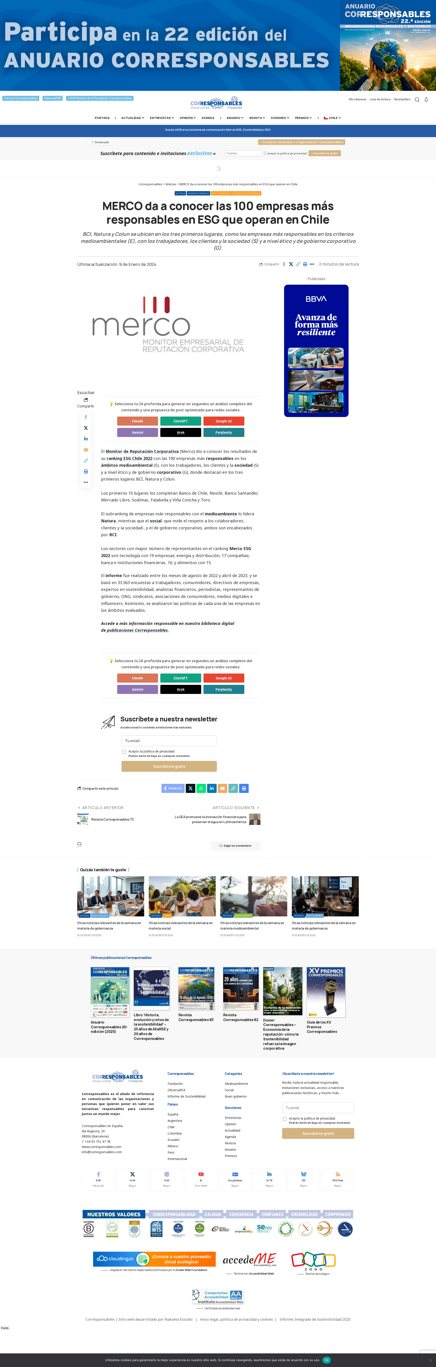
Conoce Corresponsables (21, 98)
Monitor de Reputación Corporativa (142, 451)
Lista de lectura (380, 99)
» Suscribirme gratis (324, 153)
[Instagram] (166, 1179)
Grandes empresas (198, 193)
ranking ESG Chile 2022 (129, 458)
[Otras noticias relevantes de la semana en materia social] (182, 896)
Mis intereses (358, 99)
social (156, 520)
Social (167, 915)
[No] (430, 1360)
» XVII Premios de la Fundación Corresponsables (100, 98)
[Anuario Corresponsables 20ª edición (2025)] (110, 992)
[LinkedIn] (269, 1179)
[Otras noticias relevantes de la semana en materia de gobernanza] (110, 896)
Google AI (224, 421)
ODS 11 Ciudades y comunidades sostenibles (236, 193)
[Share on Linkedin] (85, 438)
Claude (137, 421)
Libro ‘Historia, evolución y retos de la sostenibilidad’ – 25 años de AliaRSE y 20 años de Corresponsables (151, 1026)
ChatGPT (180, 421)
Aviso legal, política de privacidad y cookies (236, 1319)
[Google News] (235, 1179)
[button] (298, 264)
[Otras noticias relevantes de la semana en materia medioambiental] (253, 896)
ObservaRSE (52, 98)
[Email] (85, 449)
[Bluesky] (303, 1179)
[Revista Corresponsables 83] (196, 988)
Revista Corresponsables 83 (195, 1017)
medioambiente (221, 513)
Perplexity (224, 432)
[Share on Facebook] (284, 264)
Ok (327, 1360)
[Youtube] (201, 1179)
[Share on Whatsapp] (201, 788)
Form (4, 1328)
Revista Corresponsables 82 (240, 1017)
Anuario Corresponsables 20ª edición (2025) (109, 1027)
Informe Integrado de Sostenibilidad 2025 (315, 1319)
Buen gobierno (100, 915)
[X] (132, 1179)
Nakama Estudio (179, 1319)
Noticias (180, 193)
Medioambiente (243, 915)
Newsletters (402, 99)
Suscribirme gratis (169, 766)
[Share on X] (291, 264)
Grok (181, 432)
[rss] (337, 1179)
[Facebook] (98, 1179)
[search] (417, 100)
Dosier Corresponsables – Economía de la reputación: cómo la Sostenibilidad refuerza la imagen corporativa (281, 1034)
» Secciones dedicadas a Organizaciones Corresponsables (302, 142)
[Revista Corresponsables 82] (241, 988)
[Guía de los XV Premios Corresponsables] (326, 992)
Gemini (137, 432)
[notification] (426, 99)
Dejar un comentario (237, 846)
